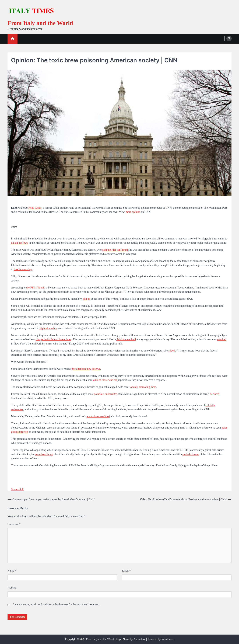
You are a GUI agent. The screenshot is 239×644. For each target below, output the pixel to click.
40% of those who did (105, 379)
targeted (23, 431)
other (224, 427)
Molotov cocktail (126, 339)
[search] (229, 38)
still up (86, 298)
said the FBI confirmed (115, 249)
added (171, 350)
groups (15, 431)
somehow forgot (44, 454)
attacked (221, 339)
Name (12, 570)
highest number (48, 328)
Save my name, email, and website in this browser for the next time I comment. (56, 604)
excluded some (190, 454)
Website (12, 587)
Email (126, 570)
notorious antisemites (105, 393)
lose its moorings (23, 269)
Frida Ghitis (34, 207)
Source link (17, 489)
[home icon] (12, 39)
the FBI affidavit (35, 287)
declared (214, 393)
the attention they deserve (86, 368)
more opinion (133, 211)
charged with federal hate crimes (53, 339)
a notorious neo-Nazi (98, 416)
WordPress (167, 639)
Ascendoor (139, 639)
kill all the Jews (19, 242)
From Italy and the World (40, 23)
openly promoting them (143, 386)
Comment (14, 524)
